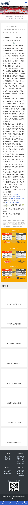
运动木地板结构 (7, 472)
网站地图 (4, 496)
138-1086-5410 (17, 196)
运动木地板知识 (9, 18)
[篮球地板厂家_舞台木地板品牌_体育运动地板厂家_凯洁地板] (5, 4)
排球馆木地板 (20, 461)
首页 (3, 503)
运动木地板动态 (19, 16)
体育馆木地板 (9, 205)
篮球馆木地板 (17, 205)
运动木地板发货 (20, 463)
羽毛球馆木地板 (20, 458)
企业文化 (7, 456)
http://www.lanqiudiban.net (17, 198)
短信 (17, 503)
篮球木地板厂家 (10, 30)
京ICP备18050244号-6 (14, 498)
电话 (10, 503)
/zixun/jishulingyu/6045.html (12, 202)
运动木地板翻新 (7, 473)
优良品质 (7, 459)
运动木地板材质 (7, 470)
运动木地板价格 (19, 18)
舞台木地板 (20, 459)
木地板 (4, 205)
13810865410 (15, 194)
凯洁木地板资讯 (9, 16)
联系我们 (24, 503)
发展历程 (7, 458)
